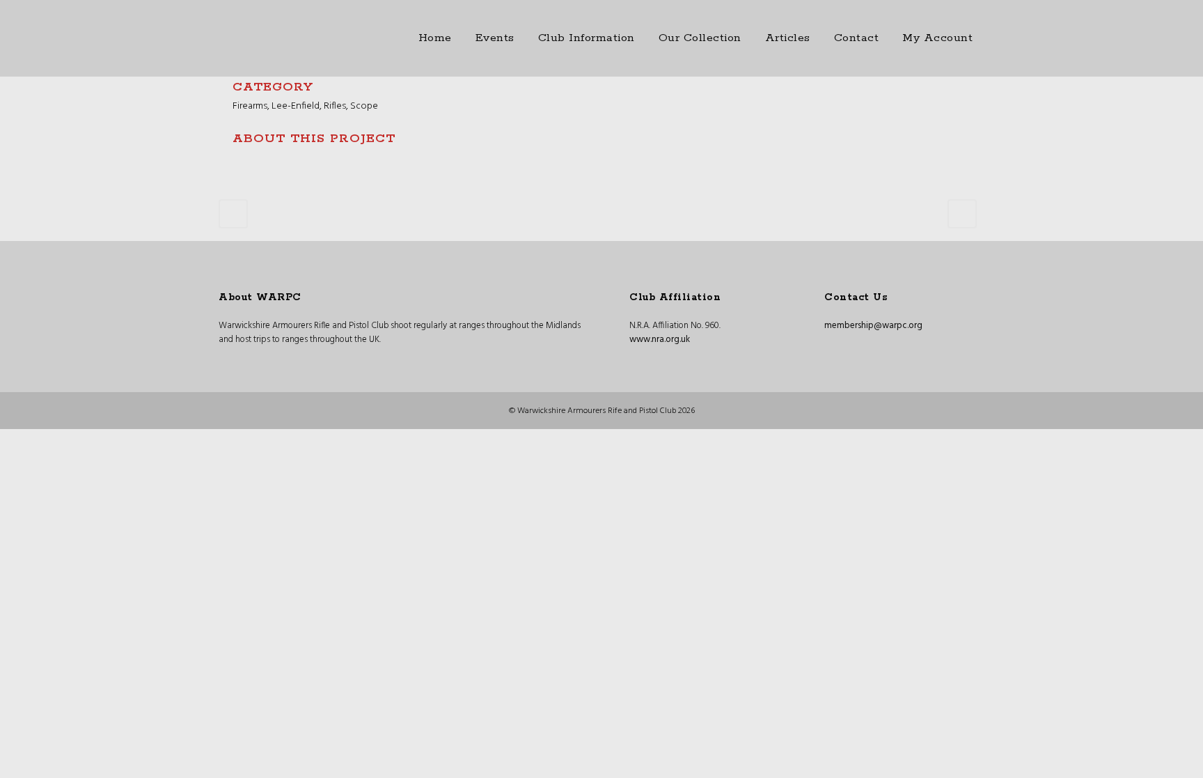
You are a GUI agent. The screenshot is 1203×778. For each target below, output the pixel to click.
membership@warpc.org (873, 325)
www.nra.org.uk (659, 339)
